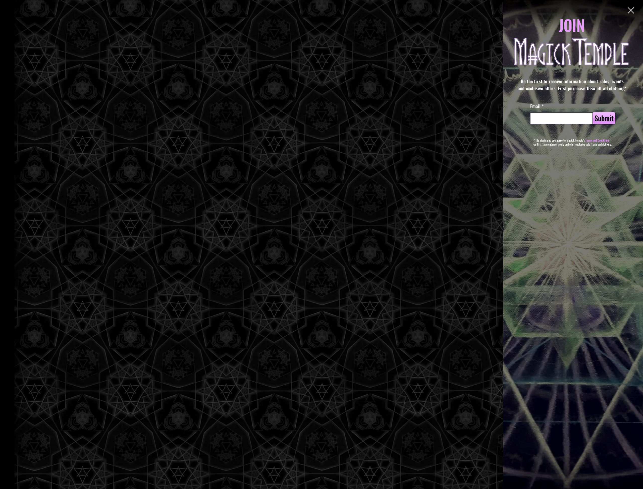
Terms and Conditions (597, 140)
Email (535, 106)
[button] (631, 10)
